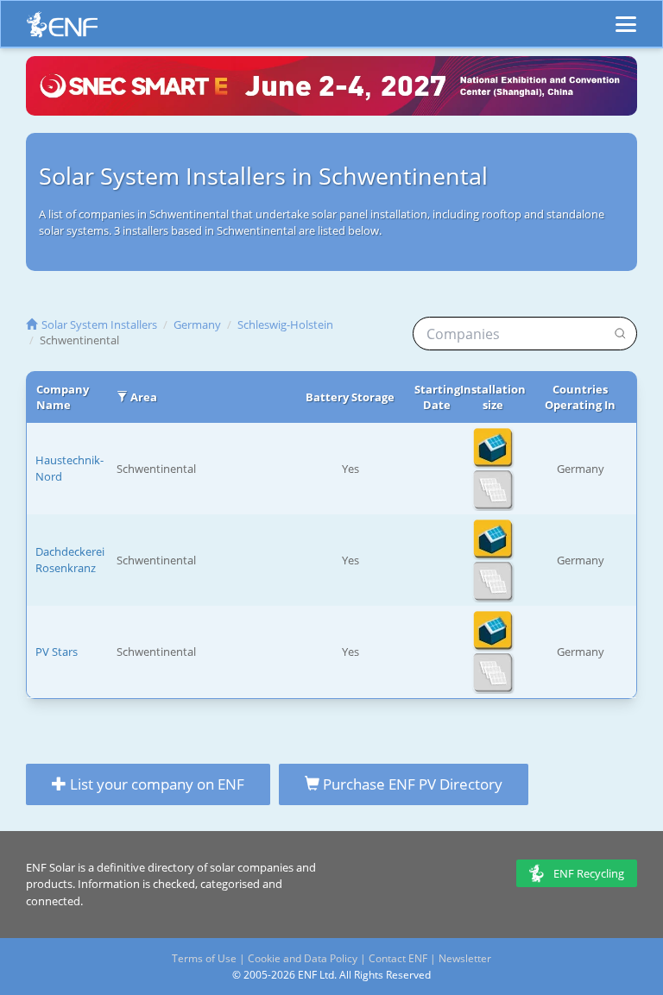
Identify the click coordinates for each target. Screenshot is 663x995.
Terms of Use (204, 958)
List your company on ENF (155, 784)
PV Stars (56, 651)
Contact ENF (398, 958)
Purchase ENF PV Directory (410, 784)
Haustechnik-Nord (69, 468)
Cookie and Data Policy (302, 958)
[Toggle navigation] (626, 16)
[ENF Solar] (62, 29)
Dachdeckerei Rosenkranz (69, 560)
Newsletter (465, 958)
